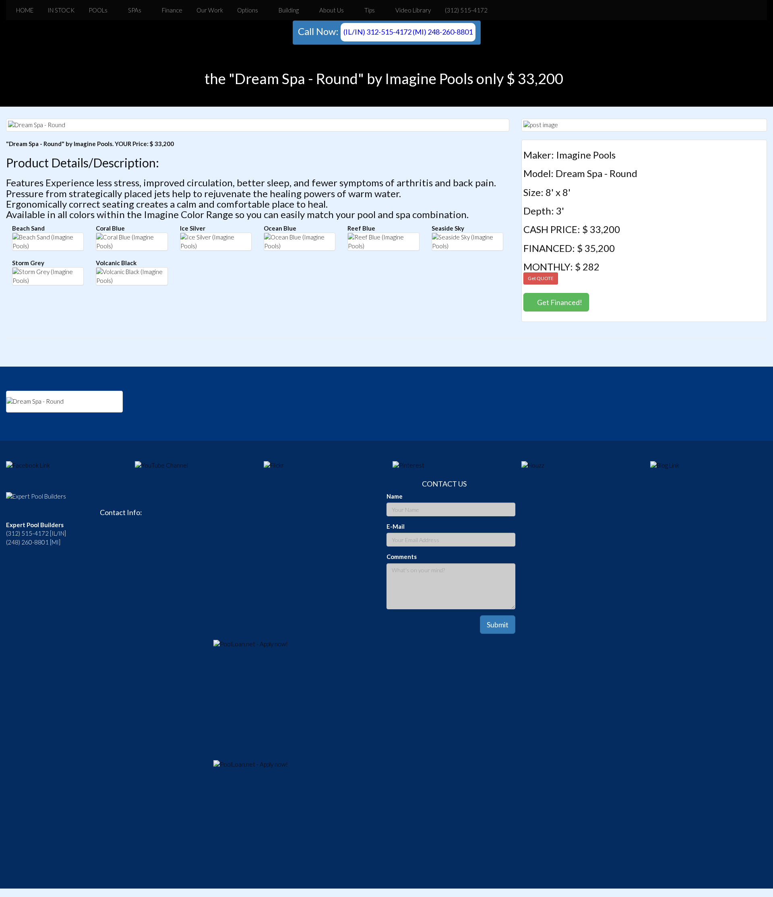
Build (288, 10)
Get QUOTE (541, 278)
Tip (369, 10)
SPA (134, 10)
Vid (412, 10)
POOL (97, 10)
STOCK (60, 10)
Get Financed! (559, 302)
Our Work (209, 10)
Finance (171, 10)
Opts (247, 10)
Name (394, 496)
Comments (401, 556)
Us (331, 10)
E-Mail (395, 526)
